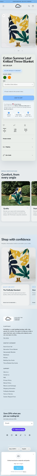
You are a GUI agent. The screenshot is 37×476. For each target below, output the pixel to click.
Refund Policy (7, 383)
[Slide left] (15, 51)
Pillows (5, 357)
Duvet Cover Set (7, 346)
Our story (6, 338)
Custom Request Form (9, 396)
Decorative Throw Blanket (10, 349)
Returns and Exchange (9, 386)
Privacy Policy (7, 380)
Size (4, 81)
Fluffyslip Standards (9, 391)
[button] (3, 6)
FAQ (4, 377)
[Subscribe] (31, 423)
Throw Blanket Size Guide (10, 363)
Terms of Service (8, 394)
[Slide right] (22, 51)
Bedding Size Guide (8, 360)
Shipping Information (9, 388)
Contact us (6, 375)
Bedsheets (6, 355)
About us (5, 372)
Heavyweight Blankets (9, 352)
